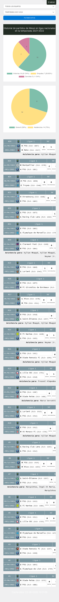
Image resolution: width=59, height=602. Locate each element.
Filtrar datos (29, 18)
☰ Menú (51, 2)
